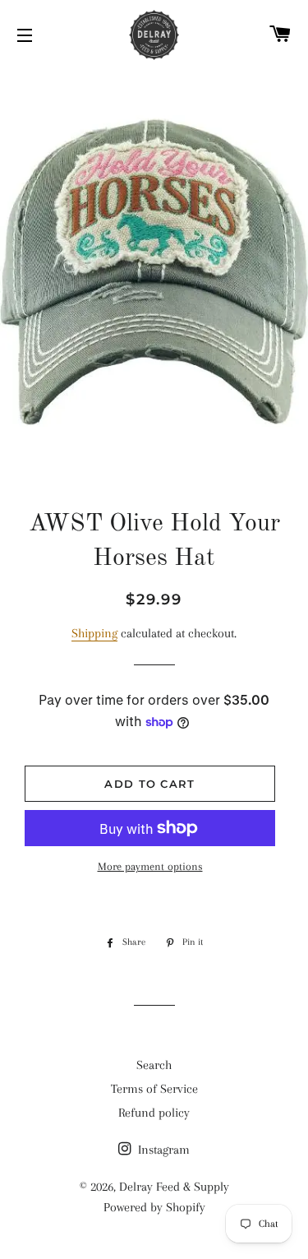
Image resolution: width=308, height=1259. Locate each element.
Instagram (162, 1149)
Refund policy (154, 1112)
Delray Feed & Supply (174, 1186)
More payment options (150, 866)
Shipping (94, 633)
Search (154, 1065)
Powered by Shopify (154, 1207)
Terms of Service (154, 1088)
